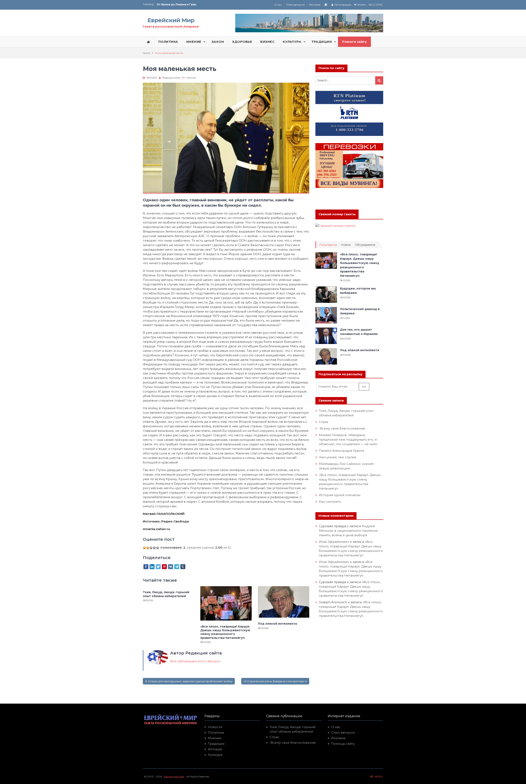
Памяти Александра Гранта (341, 451)
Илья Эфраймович (334, 542)
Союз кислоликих (169, 6)
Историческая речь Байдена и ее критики (274, 681)
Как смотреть (330, 502)
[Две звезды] (147, 547)
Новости (215, 727)
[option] (210, 6)
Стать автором (295, 4)
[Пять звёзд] (157, 547)
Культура (215, 755)
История (215, 749)
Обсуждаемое (365, 244)
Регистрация (343, 4)
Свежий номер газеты (336, 214)
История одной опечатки (339, 495)
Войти (362, 4)
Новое (346, 244)
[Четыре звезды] (154, 547)
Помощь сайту (343, 744)
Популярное (328, 244)
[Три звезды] (151, 547)
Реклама (314, 4)
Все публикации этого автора (195, 661)
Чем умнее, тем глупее (337, 457)
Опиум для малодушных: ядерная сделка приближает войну (190, 681)
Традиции (216, 744)
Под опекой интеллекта (277, 623)
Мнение (191, 77)
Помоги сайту (354, 42)
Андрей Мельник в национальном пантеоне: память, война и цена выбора (349, 530)
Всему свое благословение (342, 428)
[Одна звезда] (144, 547)
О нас (278, 4)
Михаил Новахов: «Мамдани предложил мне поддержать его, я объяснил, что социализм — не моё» (348, 439)
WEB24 (378, 776)
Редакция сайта (171, 77)
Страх (323, 422)
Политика (216, 732)
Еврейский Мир (171, 20)
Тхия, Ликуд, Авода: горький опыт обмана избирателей (166, 594)
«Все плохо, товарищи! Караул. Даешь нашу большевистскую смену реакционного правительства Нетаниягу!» (225, 632)
